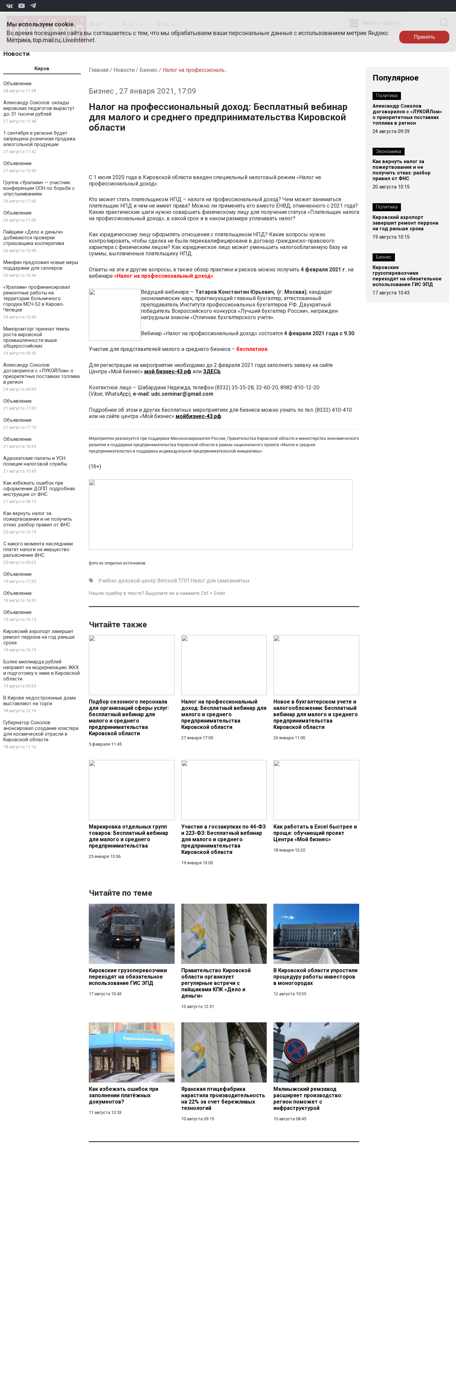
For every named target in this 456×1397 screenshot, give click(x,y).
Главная (98, 70)
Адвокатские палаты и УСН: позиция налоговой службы (35, 461)
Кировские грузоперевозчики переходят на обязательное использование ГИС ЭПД (407, 276)
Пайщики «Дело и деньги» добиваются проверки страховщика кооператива (33, 237)
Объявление (17, 84)
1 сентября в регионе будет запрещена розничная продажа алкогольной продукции (39, 138)
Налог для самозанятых (220, 581)
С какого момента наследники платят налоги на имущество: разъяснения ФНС (38, 549)
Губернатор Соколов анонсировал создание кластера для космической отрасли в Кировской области (40, 731)
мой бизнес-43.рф (167, 371)
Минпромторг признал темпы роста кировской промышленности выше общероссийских (36, 337)
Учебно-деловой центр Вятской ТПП (143, 581)
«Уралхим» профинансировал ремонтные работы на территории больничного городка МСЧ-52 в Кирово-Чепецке (36, 298)
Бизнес (149, 70)
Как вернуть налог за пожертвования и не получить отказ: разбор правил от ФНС (37, 519)
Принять (424, 37)
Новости (16, 53)
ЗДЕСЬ (212, 371)
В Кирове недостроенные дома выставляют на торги (39, 701)
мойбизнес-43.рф (198, 416)
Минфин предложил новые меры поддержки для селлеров (40, 265)
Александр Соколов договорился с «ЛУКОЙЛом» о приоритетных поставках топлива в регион (41, 373)
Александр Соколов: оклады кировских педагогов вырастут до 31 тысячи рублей (38, 108)
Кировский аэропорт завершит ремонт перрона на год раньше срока (39, 637)
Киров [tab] (41, 69)
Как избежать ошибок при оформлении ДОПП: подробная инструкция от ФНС (39, 488)
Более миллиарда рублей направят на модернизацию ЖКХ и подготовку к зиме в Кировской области (41, 670)
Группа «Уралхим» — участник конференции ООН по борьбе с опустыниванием (39, 188)
